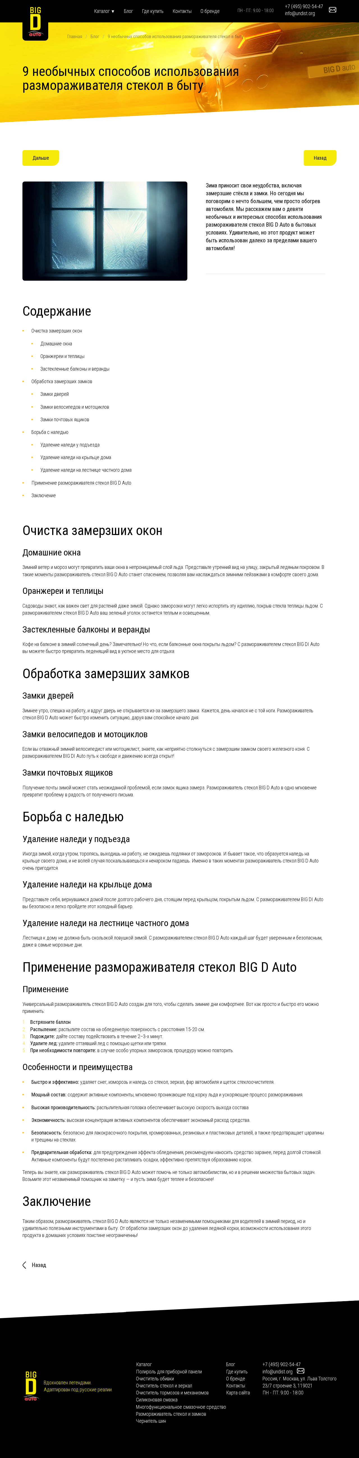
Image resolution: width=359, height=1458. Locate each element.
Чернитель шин (151, 1421)
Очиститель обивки (155, 1379)
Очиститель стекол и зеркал (164, 1386)
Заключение (43, 495)
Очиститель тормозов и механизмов (172, 1393)
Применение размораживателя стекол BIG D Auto (81, 483)
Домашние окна (56, 344)
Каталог (102, 11)
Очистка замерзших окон (56, 331)
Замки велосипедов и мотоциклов (74, 407)
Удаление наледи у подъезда (70, 445)
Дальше (41, 158)
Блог (128, 11)
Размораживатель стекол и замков (171, 1414)
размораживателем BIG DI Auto (291, 899)
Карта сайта (238, 1393)
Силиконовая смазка (157, 1400)
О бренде (210, 11)
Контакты (182, 11)
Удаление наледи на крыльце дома (75, 457)
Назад (320, 158)
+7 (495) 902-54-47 (304, 6)
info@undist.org (300, 13)
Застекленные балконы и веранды (74, 369)
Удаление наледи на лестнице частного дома (86, 470)
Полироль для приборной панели (169, 1372)
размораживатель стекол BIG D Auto (91, 574)
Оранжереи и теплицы (62, 356)
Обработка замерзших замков (61, 381)
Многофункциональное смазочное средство (181, 1407)
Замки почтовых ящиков (64, 419)
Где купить (153, 11)
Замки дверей (54, 394)
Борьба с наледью (49, 432)
